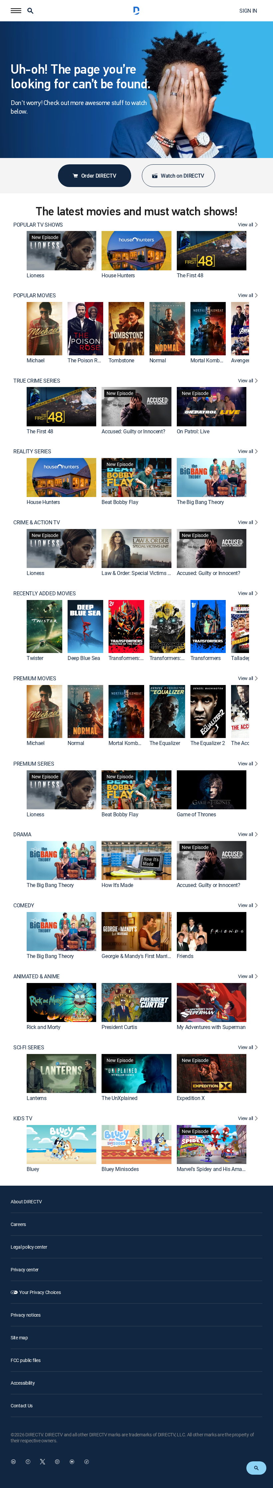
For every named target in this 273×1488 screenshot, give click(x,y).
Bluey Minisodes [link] (120, 1169)
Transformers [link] (205, 658)
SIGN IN (248, 10)
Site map (19, 1337)
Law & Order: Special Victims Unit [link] (139, 573)
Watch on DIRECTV (182, 175)
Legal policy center (29, 1247)
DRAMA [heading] (22, 834)
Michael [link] (36, 360)
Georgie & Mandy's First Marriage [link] (139, 956)
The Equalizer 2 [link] (207, 743)
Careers (18, 1224)
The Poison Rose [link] (87, 360)
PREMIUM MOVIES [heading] (34, 678)
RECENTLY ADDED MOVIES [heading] (44, 593)
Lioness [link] (35, 275)
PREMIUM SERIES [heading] (33, 763)
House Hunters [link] (118, 275)
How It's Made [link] (117, 885)
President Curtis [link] (119, 1027)
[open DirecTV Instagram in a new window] (57, 1461)
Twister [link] (35, 658)
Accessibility (23, 1383)
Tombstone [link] (121, 360)
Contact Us (22, 1405)
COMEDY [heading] (23, 905)
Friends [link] (185, 956)
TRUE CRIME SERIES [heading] (36, 380)
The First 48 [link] (190, 275)
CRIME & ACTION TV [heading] (36, 522)
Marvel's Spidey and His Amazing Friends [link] (223, 1169)
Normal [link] (157, 360)
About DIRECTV (26, 1201)
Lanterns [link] (36, 1098)
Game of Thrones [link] (196, 814)
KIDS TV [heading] (22, 1118)
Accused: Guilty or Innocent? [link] (133, 431)
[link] (61, 250)
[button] (16, 10)
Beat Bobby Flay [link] (120, 502)
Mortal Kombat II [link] (209, 360)
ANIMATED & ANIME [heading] (36, 976)
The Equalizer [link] (164, 743)
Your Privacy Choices (40, 1292)
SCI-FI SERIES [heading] (28, 1047)
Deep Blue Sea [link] (84, 658)
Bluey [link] (33, 1169)
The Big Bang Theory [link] (200, 502)
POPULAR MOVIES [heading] (34, 295)
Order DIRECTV (98, 175)
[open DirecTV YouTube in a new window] (72, 1461)
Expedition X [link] (191, 1098)
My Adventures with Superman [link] (211, 1027)
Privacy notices (26, 1315)
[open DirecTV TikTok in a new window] (86, 1461)
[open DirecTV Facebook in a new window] (28, 1461)
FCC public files (26, 1360)
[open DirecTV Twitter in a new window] (42, 1461)
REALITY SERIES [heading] (32, 451)
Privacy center (25, 1269)
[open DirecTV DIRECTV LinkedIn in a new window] (13, 1461)
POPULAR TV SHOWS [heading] (38, 224)
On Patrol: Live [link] (193, 431)
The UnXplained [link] (119, 1098)
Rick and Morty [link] (44, 1027)
